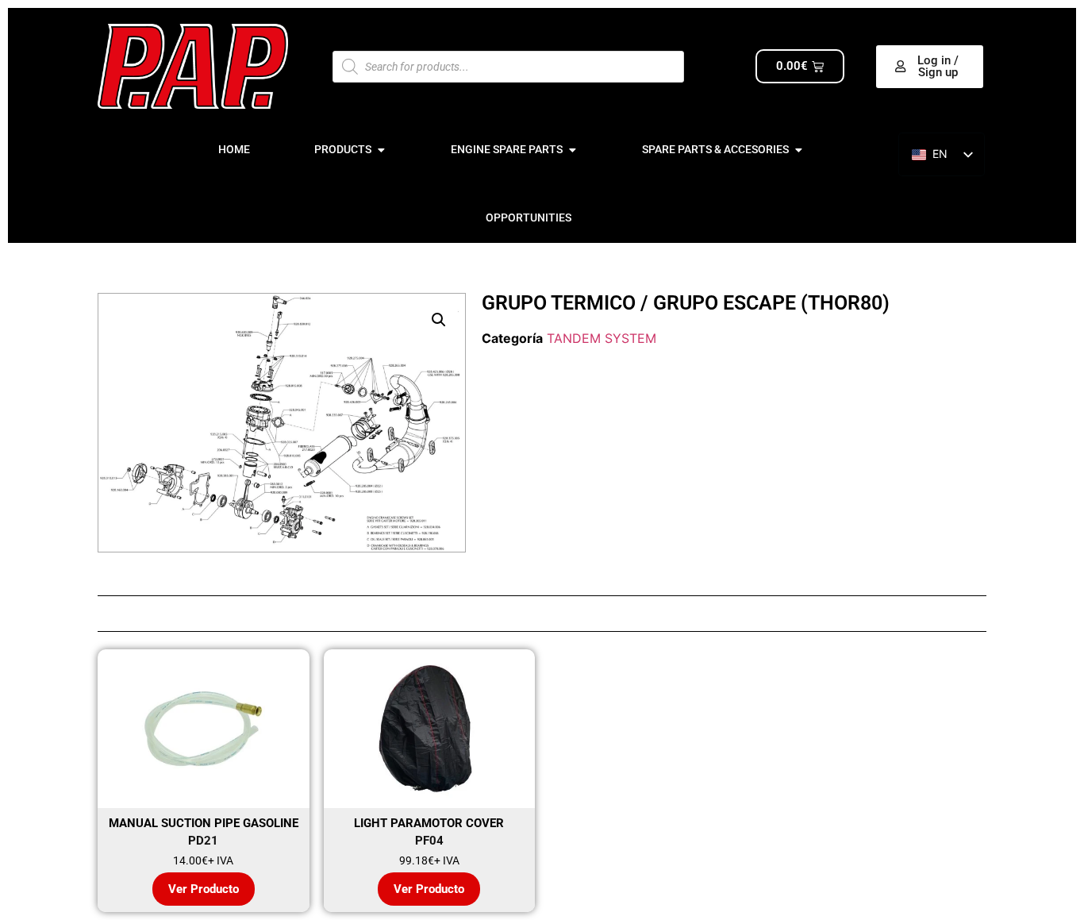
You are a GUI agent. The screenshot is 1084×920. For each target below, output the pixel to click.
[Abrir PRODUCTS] (380, 149)
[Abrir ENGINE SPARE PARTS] (572, 149)
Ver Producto (203, 889)
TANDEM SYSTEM (601, 338)
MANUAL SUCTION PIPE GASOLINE (203, 823)
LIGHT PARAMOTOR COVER (429, 823)
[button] (439, 320)
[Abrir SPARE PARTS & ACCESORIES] (798, 149)
